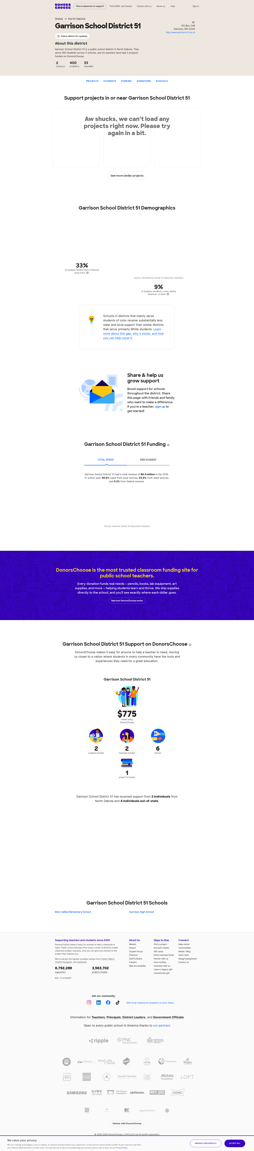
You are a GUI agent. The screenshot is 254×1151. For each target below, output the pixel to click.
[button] (205, 1143)
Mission (132, 944)
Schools (162, 81)
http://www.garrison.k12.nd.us (180, 32)
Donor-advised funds (164, 955)
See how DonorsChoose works (127, 600)
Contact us (183, 962)
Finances (133, 955)
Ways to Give (161, 940)
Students (109, 81)
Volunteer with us (162, 966)
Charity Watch (107, 959)
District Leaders (133, 1017)
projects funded (100, 969)
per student (148, 459)
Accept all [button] (234, 1143)
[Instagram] (89, 1002)
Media (181, 951)
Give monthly (160, 962)
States (59, 18)
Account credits (161, 947)
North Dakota (76, 18)
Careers (133, 962)
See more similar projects (127, 175)
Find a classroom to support (90, 6)
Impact (132, 947)
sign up (160, 406)
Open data (183, 955)
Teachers (98, 1017)
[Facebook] (108, 1002)
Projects (92, 81)
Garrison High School (141, 912)
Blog (188, 951)
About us (160, 6)
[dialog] (127, 1143)
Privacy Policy (121, 1147)
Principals (114, 1017)
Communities (184, 947)
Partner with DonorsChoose (127, 1123)
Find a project (160, 944)
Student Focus (136, 951)
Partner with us (144, 6)
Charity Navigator (63, 962)
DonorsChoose (63, 6)
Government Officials (168, 1017)
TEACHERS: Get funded (120, 6)
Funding (126, 81)
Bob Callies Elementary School (73, 912)
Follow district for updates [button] (74, 36)
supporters (63, 969)
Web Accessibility (137, 966)
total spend (106, 459)
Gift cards (158, 951)
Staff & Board (135, 958)
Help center (184, 944)
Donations (144, 81)
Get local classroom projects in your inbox (150, 1002)
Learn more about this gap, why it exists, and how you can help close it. (133, 333)
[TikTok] (117, 1002)
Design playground (187, 958)
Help (173, 6)
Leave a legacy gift (163, 969)
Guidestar (81, 962)
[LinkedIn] (98, 1002)
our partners (161, 1025)
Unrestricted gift (161, 973)
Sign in (196, 6)
